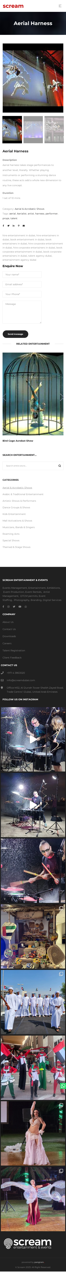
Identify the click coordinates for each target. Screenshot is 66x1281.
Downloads (9, 636)
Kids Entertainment (14, 514)
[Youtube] (20, 606)
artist (31, 213)
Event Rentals (33, 591)
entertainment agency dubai (19, 259)
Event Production (13, 591)
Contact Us (9, 629)
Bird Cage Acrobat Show (18, 440)
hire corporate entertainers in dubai (34, 247)
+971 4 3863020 (16, 672)
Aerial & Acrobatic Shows (29, 208)
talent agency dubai (40, 255)
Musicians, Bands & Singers (19, 527)
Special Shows (11, 540)
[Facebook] (3, 606)
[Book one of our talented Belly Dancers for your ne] (33, 1133)
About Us (8, 622)
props (6, 218)
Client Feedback (12, 657)
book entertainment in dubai (27, 239)
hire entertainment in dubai (19, 235)
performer (52, 213)
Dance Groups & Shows (16, 507)
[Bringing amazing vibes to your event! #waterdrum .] (33, 739)
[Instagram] (8, 606)
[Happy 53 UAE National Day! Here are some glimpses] (33, 936)
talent (13, 218)
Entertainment (37, 587)
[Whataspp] (26, 606)
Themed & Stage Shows (16, 547)
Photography (21, 600)
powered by (33, 1262)
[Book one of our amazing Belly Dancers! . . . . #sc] (33, 1199)
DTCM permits (29, 596)
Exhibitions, (53, 587)
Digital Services (52, 600)
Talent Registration (14, 650)
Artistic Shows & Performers (19, 500)
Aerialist (22, 213)
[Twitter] (14, 606)
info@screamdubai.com (21, 680)
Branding (36, 600)
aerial (12, 213)
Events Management (15, 587)
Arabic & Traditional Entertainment (23, 494)
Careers (7, 643)
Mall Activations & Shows (17, 520)
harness (39, 213)
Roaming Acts (11, 533)
